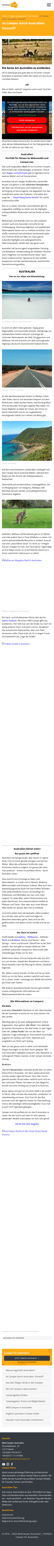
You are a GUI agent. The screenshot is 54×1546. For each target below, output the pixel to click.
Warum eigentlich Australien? (20, 1370)
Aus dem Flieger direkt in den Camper (24, 1382)
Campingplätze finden (17, 1395)
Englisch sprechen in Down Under (22, 1413)
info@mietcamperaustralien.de (16, 1458)
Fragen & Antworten (18, 16)
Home (4, 16)
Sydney (22, 937)
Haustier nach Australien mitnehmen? (24, 1419)
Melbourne (33, 937)
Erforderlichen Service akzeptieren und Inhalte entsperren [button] (27, 128)
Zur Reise (33, 16)
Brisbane (16, 940)
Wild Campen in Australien (19, 1407)
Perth (4, 940)
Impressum (7, 1514)
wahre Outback (9, 620)
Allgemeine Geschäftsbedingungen (19, 1521)
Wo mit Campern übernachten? (21, 1388)
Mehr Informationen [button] (27, 115)
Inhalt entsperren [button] (27, 120)
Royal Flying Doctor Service (26, 197)
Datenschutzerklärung (13, 1518)
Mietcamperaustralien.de (11, 5)
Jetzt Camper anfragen (26, 1358)
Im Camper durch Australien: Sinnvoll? (25, 1376)
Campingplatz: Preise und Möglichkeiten (25, 1401)
